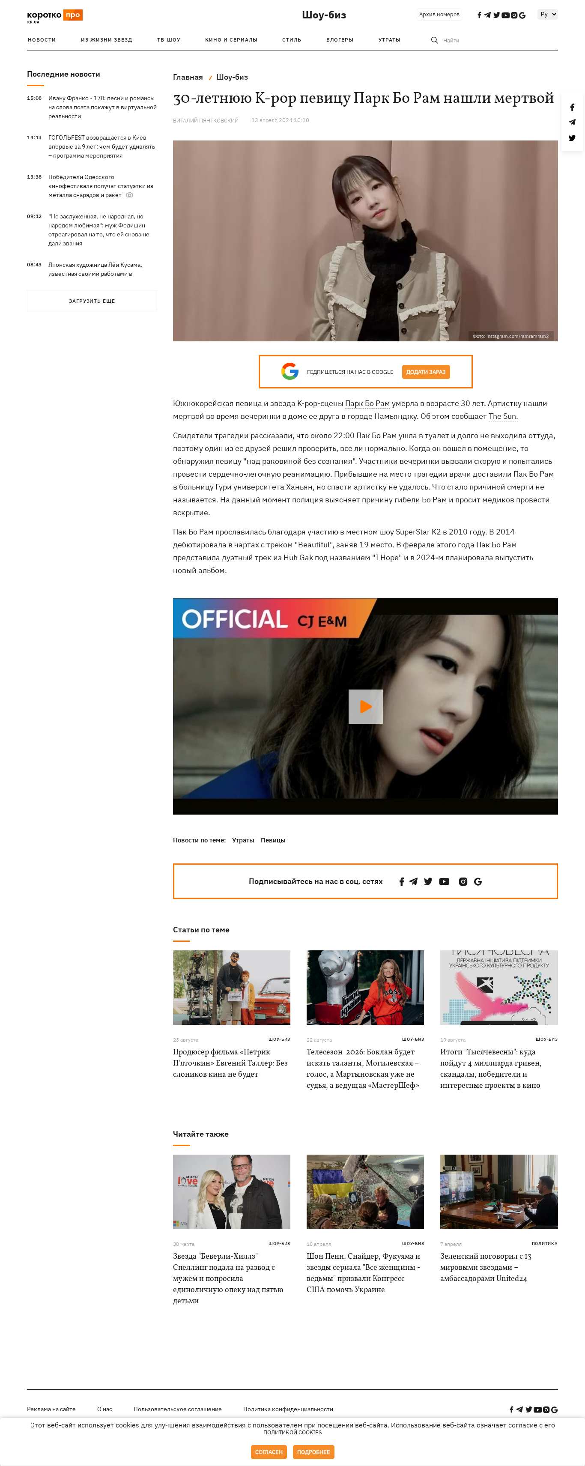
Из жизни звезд (106, 39)
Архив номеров (439, 14)
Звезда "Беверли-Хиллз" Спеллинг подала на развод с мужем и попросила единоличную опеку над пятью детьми (228, 1279)
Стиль (291, 39)
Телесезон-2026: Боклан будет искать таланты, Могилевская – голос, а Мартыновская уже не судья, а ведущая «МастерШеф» (363, 1069)
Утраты (390, 39)
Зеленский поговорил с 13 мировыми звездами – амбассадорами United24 (485, 1267)
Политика (545, 1243)
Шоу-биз (324, 14)
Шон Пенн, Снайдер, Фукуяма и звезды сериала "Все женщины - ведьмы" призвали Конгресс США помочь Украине (364, 1273)
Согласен (269, 1452)
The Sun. (503, 416)
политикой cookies (292, 1432)
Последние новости (63, 74)
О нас (104, 1409)
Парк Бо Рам (367, 403)
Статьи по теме (201, 930)
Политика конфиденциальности (288, 1409)
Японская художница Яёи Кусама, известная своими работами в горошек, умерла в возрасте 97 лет (97, 274)
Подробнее (313, 1452)
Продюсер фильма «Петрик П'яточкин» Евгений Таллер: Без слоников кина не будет (230, 1063)
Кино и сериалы (231, 39)
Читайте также (201, 1134)
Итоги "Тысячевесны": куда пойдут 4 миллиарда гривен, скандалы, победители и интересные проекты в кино (491, 1069)
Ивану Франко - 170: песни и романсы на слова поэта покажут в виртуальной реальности (102, 107)
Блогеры (340, 39)
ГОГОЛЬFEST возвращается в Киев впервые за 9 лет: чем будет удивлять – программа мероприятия (101, 146)
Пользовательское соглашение (178, 1409)
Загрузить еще (92, 301)
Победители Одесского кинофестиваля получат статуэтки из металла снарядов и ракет (100, 186)
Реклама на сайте (51, 1409)
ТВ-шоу (168, 39)
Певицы (273, 840)
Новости (42, 39)
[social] (402, 881)
